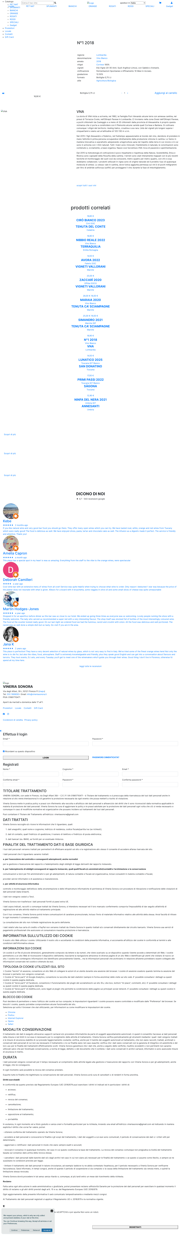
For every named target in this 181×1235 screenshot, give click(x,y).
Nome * (6, 769)
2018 (98, 61)
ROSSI (13, 19)
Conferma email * (11, 780)
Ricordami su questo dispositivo (20, 751)
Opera (11, 1021)
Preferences (25, 1230)
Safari (10, 1024)
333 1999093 (13, 694)
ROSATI (13, 16)
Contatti (9, 34)
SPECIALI (14, 22)
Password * (97, 739)
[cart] (160, 2)
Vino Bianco (101, 58)
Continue (14, 1230)
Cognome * (68, 769)
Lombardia (101, 55)
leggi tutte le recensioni (90, 666)
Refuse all (36, 1230)
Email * (6, 739)
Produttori (9, 28)
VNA (81, 48)
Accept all (46, 1230)
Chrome (11, 1012)
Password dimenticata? (105, 757)
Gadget (13, 25)
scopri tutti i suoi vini (86, 185)
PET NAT (30, 6)
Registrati (135, 1227)
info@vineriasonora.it (37, 694)
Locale (8, 31)
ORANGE (14, 13)
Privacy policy (31, 720)
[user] (172, 2)
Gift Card (9, 37)
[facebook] (5, 714)
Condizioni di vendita (13, 720)
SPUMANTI (51, 6)
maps (41, 691)
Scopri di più (10, 434)
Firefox (11, 1015)
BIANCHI (14, 10)
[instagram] (8, 714)
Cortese (100, 64)
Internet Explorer (16, 1018)
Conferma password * (132, 780)
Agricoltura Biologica (106, 80)
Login (46, 757)
